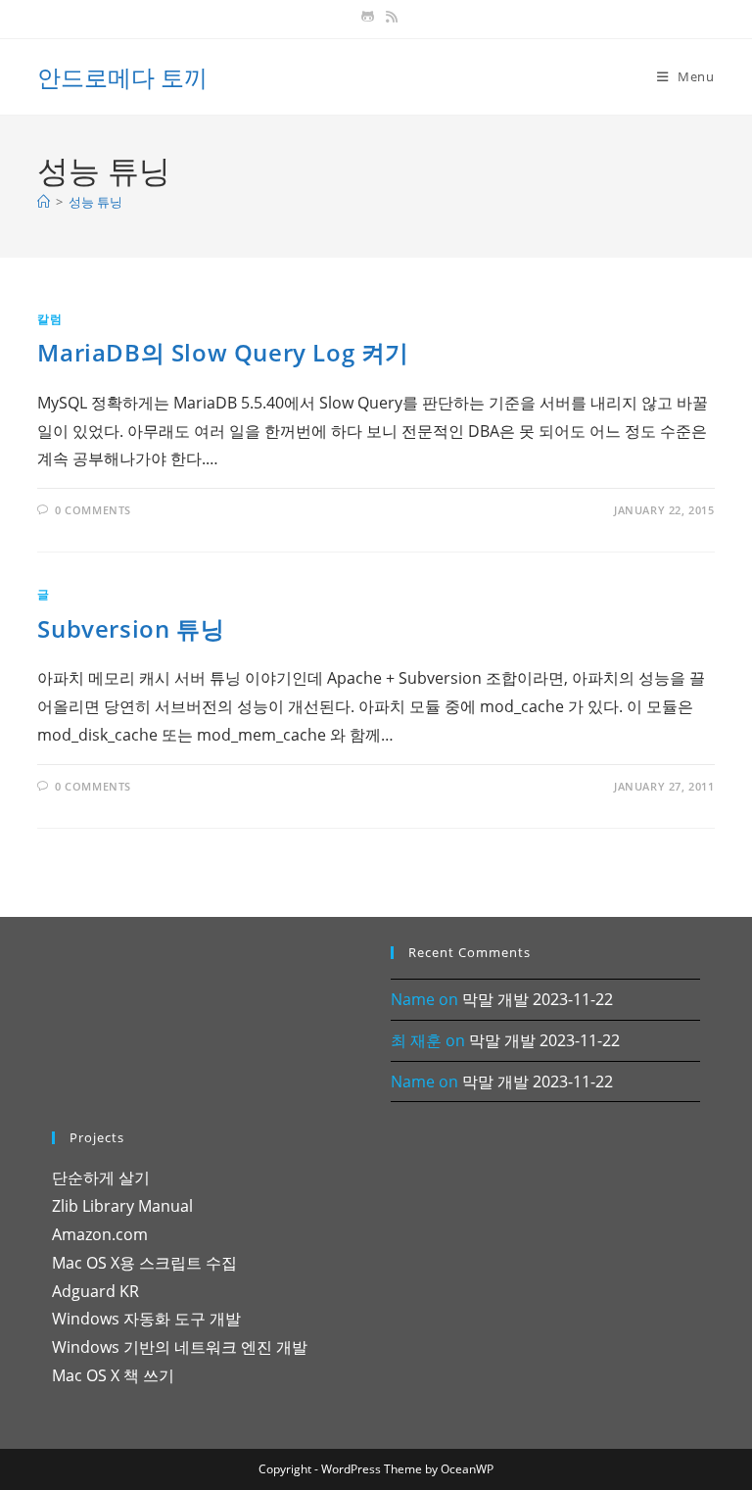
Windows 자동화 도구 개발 (146, 1318)
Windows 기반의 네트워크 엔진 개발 (179, 1347)
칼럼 (49, 319)
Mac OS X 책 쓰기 (113, 1375)
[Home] (43, 202)
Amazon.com (100, 1234)
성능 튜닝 (95, 202)
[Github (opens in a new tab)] (367, 16)
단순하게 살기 (101, 1177)
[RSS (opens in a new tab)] (389, 16)
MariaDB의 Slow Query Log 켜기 (223, 352)
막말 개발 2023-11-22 (537, 999)
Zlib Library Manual (122, 1206)
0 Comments (93, 510)
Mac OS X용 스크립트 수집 (144, 1263)
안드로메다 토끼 (122, 77)
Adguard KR (95, 1291)
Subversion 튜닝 (130, 628)
